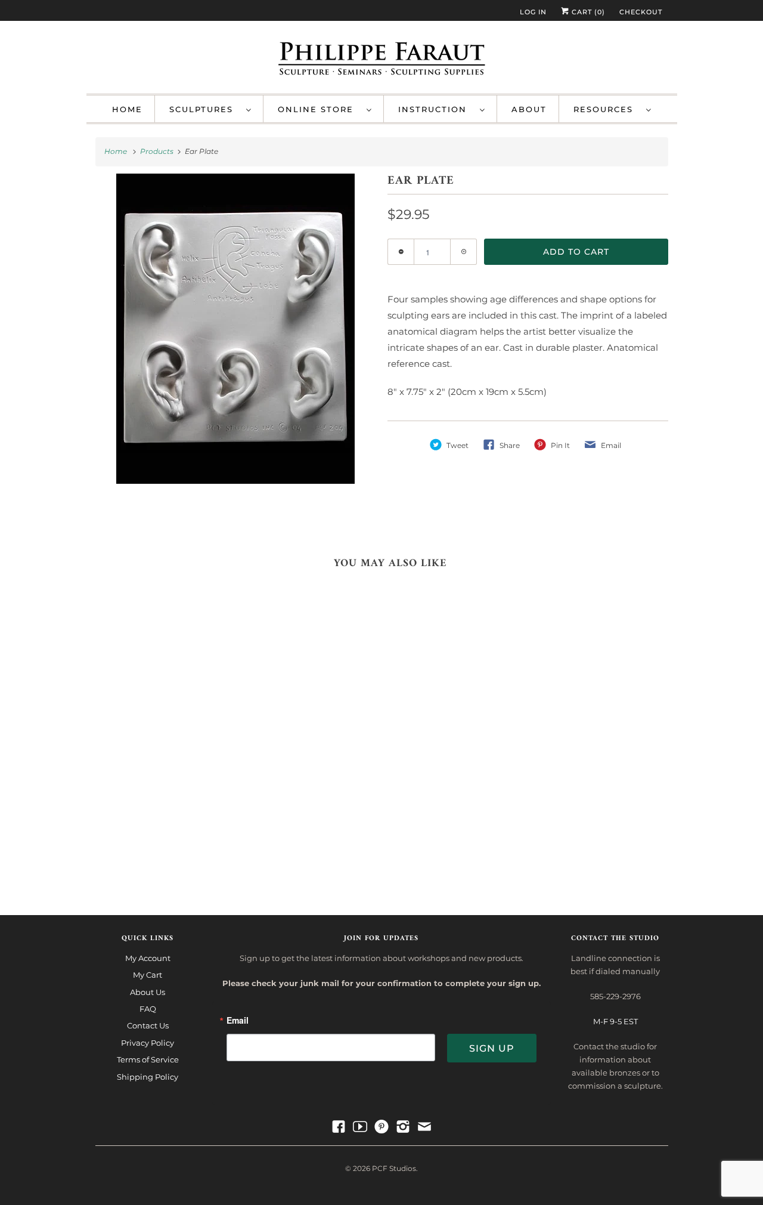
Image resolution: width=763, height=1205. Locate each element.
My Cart (147, 975)
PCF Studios (394, 1168)
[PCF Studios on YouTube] (360, 1127)
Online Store (319, 109)
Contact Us (148, 1025)
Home (127, 109)
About (529, 109)
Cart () (587, 12)
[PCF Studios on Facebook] (338, 1127)
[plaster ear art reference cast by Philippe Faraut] (235, 352)
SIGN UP (491, 1048)
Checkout (640, 12)
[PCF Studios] (381, 60)
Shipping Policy (147, 1077)
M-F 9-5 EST (615, 1021)
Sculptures (204, 109)
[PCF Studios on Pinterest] (381, 1127)
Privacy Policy (147, 1043)
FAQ (147, 1009)
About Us (147, 992)
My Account (147, 958)
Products (157, 151)
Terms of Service (148, 1059)
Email (238, 1021)
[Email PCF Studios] (424, 1127)
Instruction (436, 109)
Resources (606, 109)
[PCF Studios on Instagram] (403, 1127)
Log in (533, 12)
